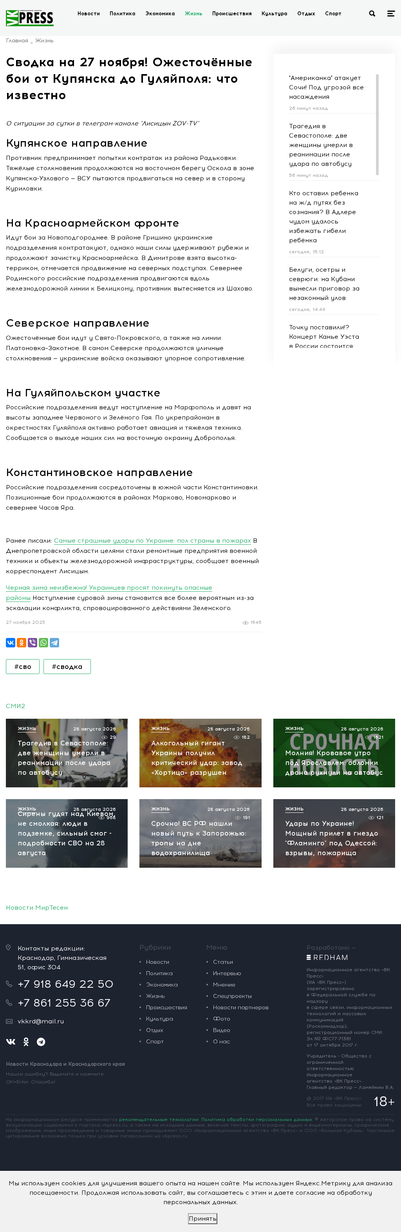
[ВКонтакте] (10, 642)
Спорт (333, 13)
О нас (221, 1041)
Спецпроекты (232, 996)
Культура (274, 13)
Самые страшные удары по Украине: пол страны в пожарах (152, 540)
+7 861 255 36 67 (64, 1002)
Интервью (227, 973)
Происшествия (232, 13)
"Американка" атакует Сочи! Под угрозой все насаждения (326, 87)
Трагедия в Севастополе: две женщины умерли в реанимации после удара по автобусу (321, 144)
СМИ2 (15, 706)
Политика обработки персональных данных (256, 1119)
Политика (122, 13)
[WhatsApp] (43, 642)
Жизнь (193, 13)
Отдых (306, 13)
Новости (89, 13)
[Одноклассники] (21, 642)
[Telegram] (54, 642)
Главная (17, 40)
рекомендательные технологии (159, 1119)
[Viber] (32, 642)
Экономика (160, 13)
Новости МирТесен (37, 907)
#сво (22, 666)
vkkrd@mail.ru (41, 1021)
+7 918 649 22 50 (66, 983)
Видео (221, 1030)
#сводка (67, 666)
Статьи (223, 962)
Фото (221, 1019)
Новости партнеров (241, 1007)
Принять (203, 1218)
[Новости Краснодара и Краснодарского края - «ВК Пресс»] (30, 18)
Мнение (224, 984)
